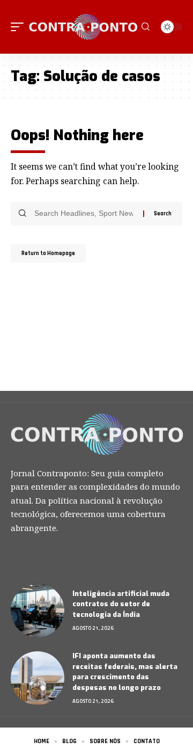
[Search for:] (84, 214)
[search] (145, 27)
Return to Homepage (48, 253)
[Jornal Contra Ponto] (84, 26)
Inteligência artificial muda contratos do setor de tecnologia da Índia (120, 604)
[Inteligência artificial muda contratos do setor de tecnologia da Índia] (37, 610)
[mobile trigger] (20, 26)
